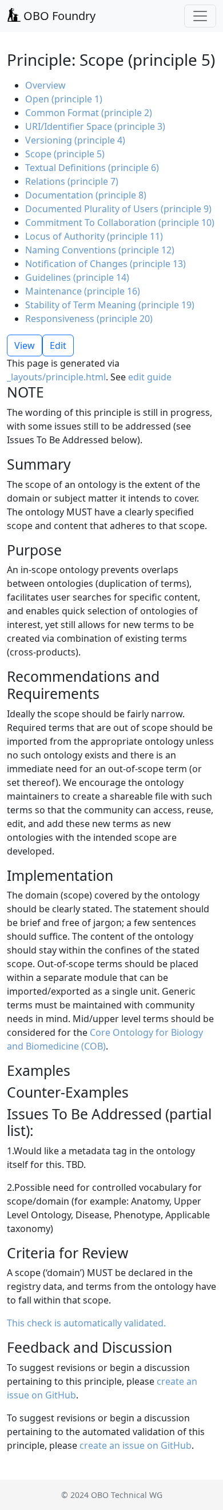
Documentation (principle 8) (85, 195)
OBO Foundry (58, 15)
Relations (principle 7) (71, 181)
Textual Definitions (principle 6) (92, 167)
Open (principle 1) (63, 99)
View (24, 345)
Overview (45, 85)
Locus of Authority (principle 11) (94, 236)
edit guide (150, 377)
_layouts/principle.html (56, 377)
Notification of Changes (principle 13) (105, 263)
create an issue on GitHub (135, 1445)
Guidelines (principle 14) (77, 277)
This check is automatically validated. (86, 1323)
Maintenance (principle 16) (82, 291)
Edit (58, 345)
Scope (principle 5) (65, 154)
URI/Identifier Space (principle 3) (95, 126)
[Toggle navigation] (200, 16)
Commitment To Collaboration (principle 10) (119, 222)
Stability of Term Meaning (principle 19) (109, 305)
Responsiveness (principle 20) (89, 318)
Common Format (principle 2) (88, 112)
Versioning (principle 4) (75, 140)
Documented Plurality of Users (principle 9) (118, 208)
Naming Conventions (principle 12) (99, 250)
